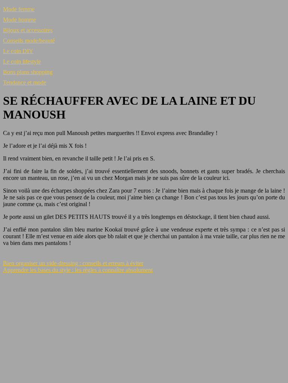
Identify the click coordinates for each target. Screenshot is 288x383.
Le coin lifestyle (22, 61)
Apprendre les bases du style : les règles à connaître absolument (78, 270)
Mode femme (18, 9)
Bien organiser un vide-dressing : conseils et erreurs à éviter (73, 263)
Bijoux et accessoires (27, 30)
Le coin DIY (18, 51)
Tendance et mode (24, 82)
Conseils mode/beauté (29, 40)
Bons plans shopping (27, 72)
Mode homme (19, 19)
